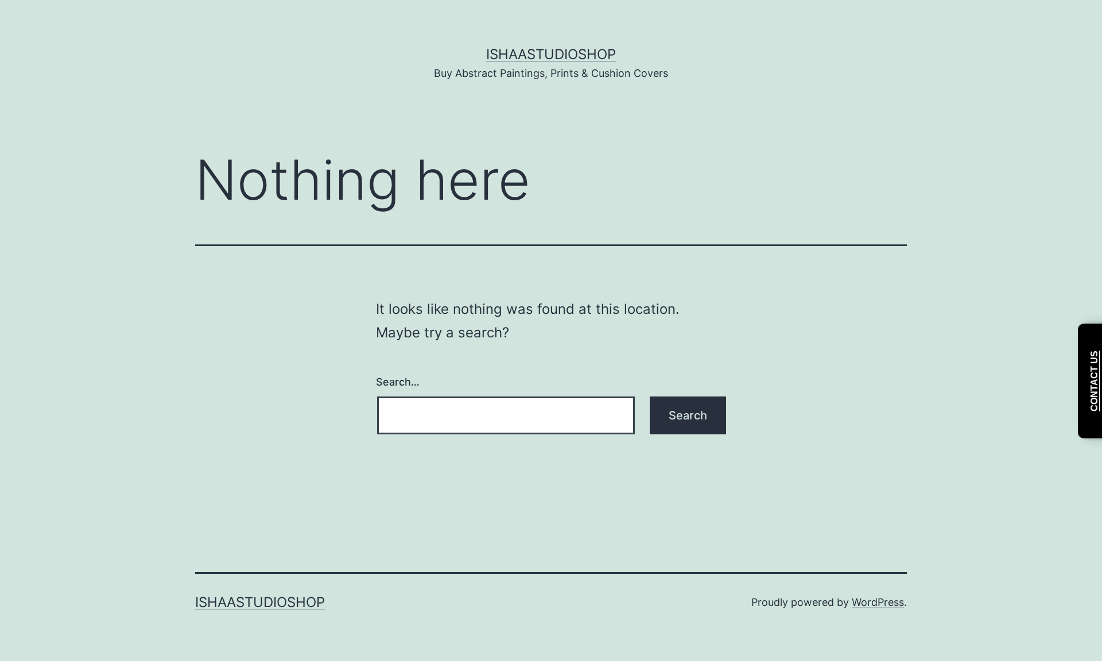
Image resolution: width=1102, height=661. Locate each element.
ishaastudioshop (551, 54)
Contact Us (1094, 381)
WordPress (878, 602)
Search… (398, 382)
